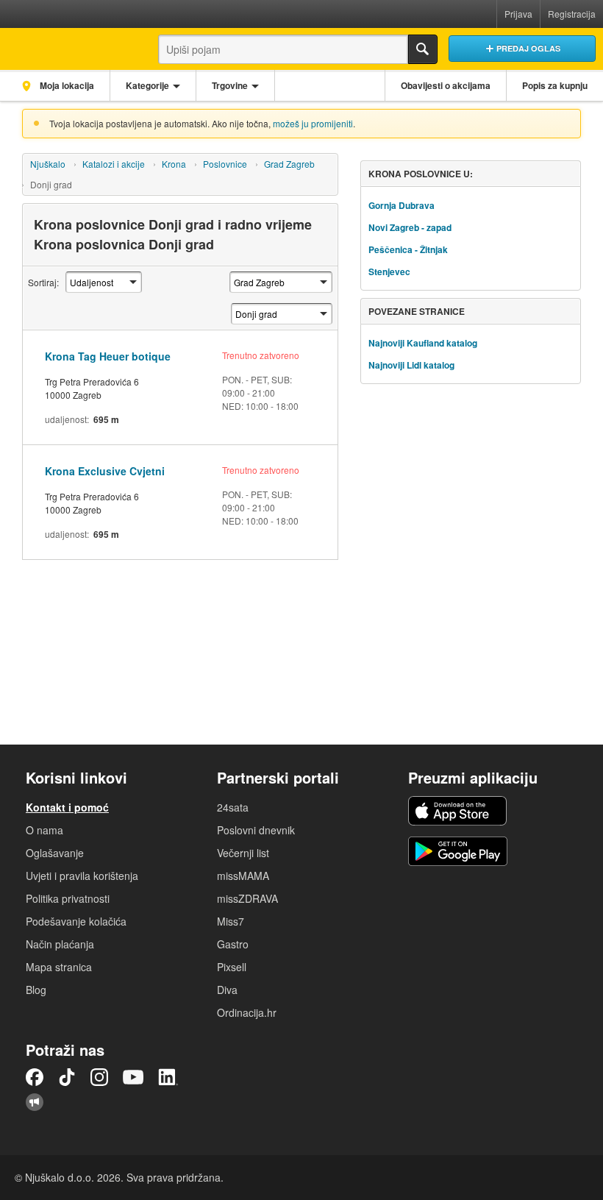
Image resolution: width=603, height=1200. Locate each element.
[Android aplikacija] (457, 851)
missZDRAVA (247, 898)
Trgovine (230, 85)
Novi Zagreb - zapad (410, 227)
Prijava (518, 13)
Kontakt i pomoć (67, 807)
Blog (36, 989)
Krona (174, 163)
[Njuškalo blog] (34, 1102)
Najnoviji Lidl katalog (411, 365)
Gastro (233, 944)
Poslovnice (225, 163)
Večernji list (243, 852)
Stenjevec (389, 271)
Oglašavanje (55, 852)
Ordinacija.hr (246, 1012)
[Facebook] (34, 1077)
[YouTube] (133, 1077)
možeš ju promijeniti (313, 123)
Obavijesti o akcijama (445, 85)
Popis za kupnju (555, 85)
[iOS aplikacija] (457, 811)
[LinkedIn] (168, 1077)
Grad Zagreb (289, 163)
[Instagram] (99, 1077)
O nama (44, 830)
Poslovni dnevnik (256, 830)
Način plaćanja (60, 944)
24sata (233, 807)
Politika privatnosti (68, 898)
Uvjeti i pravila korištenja (82, 875)
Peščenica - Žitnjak (408, 249)
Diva (227, 989)
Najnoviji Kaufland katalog (422, 342)
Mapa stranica (59, 966)
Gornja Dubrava (401, 205)
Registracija (572, 13)
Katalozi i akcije (113, 163)
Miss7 (230, 921)
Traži (423, 49)
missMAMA (243, 875)
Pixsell (231, 966)
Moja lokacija (66, 85)
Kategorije (147, 85)
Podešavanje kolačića (76, 921)
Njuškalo (47, 163)
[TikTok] (67, 1077)
